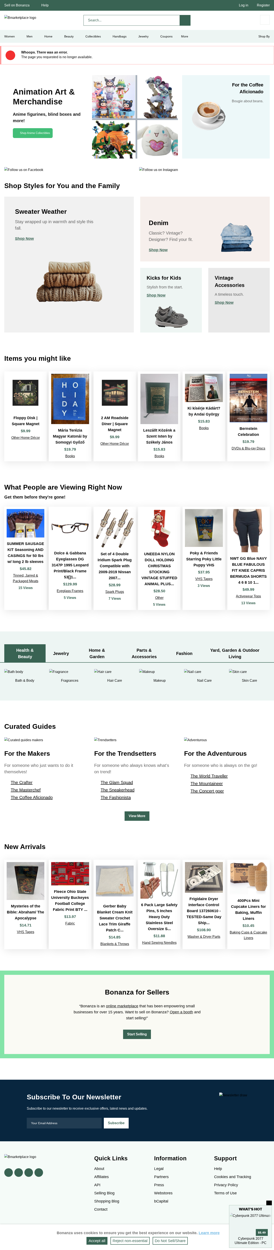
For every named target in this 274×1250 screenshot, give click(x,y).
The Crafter (22, 782)
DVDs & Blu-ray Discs (248, 448)
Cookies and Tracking (232, 1177)
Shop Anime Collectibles (35, 133)
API (97, 1185)
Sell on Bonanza (17, 5)
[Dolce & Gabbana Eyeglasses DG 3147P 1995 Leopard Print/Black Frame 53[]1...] (70, 558)
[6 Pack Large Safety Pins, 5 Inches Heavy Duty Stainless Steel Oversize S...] (159, 904)
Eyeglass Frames (70, 591)
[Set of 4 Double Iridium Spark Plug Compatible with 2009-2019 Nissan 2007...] (115, 558)
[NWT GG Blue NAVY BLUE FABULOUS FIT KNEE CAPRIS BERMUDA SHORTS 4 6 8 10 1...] (249, 558)
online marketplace (122, 1006)
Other (159, 598)
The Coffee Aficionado (32, 797)
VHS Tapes (204, 579)
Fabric (70, 923)
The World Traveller (209, 776)
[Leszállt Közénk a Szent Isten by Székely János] (159, 416)
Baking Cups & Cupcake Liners (248, 935)
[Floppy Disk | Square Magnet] (25, 416)
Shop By (264, 36)
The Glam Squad (117, 782)
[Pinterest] (28, 1172)
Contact (100, 1209)
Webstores (163, 1193)
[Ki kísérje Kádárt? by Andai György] (204, 416)
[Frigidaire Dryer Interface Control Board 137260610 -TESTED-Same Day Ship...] (204, 904)
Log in (243, 5)
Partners (161, 1177)
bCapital (161, 1201)
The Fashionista (116, 797)
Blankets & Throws (114, 944)
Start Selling (137, 1034)
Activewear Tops (248, 596)
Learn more (209, 1233)
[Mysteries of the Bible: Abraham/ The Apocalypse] (25, 904)
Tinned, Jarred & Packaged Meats (25, 578)
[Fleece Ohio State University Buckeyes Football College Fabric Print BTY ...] (70, 904)
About (99, 1169)
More (184, 36)
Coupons (166, 36)
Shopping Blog (106, 1201)
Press (159, 1185)
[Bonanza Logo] (20, 18)
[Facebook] (8, 1172)
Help (45, 5)
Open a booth (181, 1012)
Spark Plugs (114, 592)
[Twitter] (18, 1172)
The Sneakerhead (117, 790)
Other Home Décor (25, 437)
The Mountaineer (207, 783)
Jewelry (143, 36)
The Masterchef (26, 790)
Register (263, 5)
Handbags (120, 36)
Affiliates (101, 1177)
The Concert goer (207, 791)
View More (137, 816)
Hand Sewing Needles (159, 942)
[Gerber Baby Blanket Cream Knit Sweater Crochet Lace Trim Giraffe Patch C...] (115, 904)
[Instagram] (38, 1172)
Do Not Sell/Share (170, 1241)
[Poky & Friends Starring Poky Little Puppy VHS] (204, 558)
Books (70, 456)
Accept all (97, 1241)
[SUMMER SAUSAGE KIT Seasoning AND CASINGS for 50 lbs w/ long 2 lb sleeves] (25, 558)
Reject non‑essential (130, 1241)
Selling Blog (104, 1193)
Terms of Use (225, 1193)
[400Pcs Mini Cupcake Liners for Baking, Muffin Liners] (249, 904)
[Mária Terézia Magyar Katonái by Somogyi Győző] (70, 416)
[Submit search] (185, 20)
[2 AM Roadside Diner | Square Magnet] (115, 416)
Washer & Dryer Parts (204, 936)
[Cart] (265, 20)
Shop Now (24, 238)
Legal (159, 1169)
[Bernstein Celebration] (249, 416)
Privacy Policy (226, 1185)
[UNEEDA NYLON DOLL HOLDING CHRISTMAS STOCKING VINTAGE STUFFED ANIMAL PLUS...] (159, 558)
